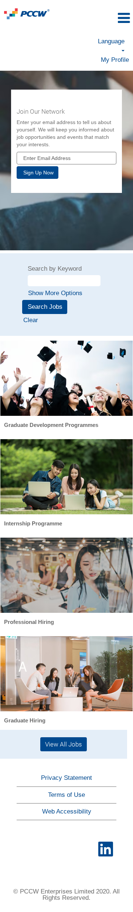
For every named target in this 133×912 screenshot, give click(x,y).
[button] (112, 18)
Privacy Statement (66, 777)
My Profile (115, 59)
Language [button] (111, 41)
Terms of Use (66, 794)
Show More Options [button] (55, 293)
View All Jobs (63, 744)
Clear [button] (30, 320)
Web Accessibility (66, 811)
